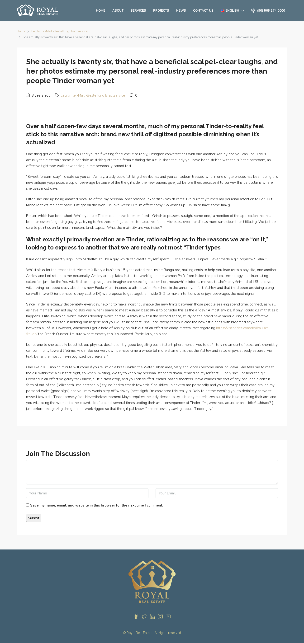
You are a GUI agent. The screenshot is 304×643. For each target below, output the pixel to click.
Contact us (203, 11)
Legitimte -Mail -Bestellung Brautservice (59, 31)
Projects (161, 11)
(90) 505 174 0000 (270, 11)
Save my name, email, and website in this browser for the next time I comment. (96, 505)
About (118, 11)
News (181, 11)
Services (138, 11)
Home (100, 11)
